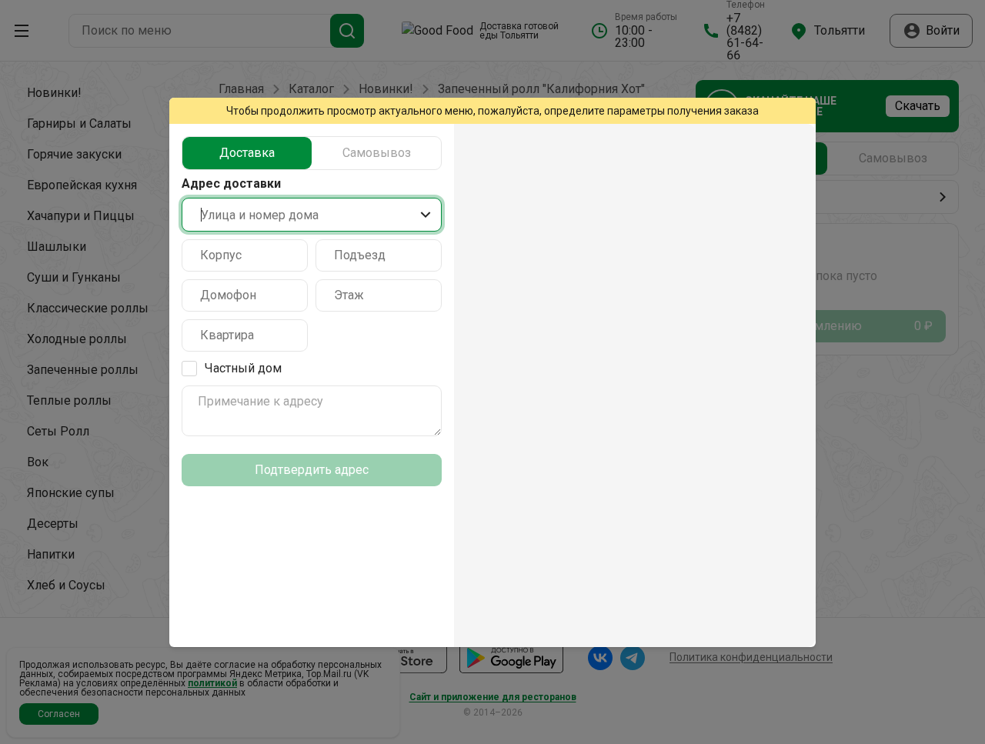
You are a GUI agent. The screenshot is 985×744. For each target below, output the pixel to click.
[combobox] (312, 215)
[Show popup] (425, 214)
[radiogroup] (312, 153)
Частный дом (243, 368)
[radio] (247, 153)
